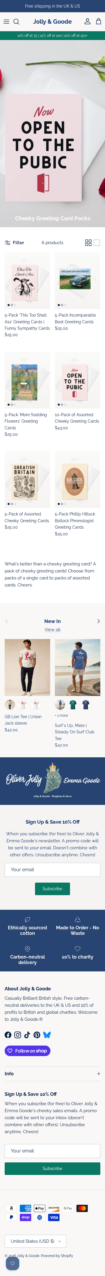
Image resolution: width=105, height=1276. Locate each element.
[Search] (19, 21)
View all (52, 629)
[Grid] (88, 242)
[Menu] (6, 21)
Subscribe (52, 888)
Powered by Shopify (57, 1256)
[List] (96, 242)
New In (52, 621)
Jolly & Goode (28, 1256)
